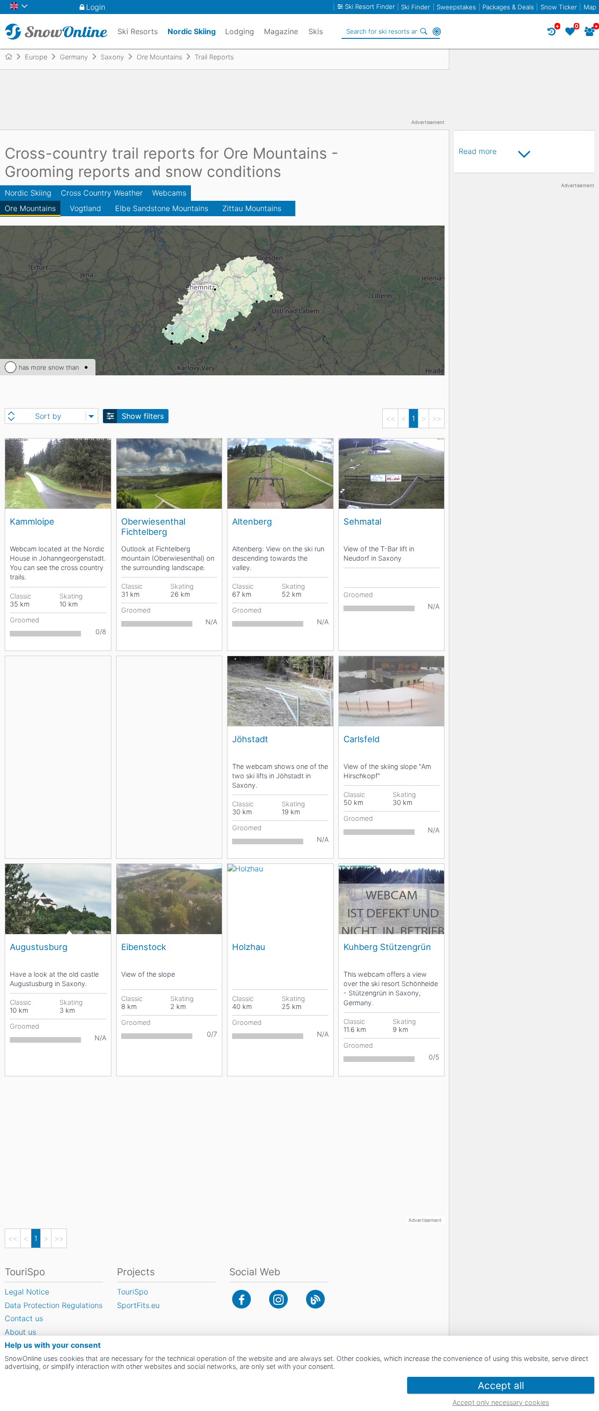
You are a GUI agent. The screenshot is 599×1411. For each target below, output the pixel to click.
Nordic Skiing (28, 192)
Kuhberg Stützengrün (387, 947)
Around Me (437, 31)
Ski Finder (415, 7)
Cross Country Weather (102, 192)
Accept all (501, 1385)
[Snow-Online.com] (56, 31)
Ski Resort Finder (370, 6)
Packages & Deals (508, 7)
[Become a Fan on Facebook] (241, 1299)
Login (95, 7)
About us (20, 1332)
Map (590, 7)
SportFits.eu (138, 1305)
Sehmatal (362, 521)
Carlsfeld (361, 739)
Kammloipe (32, 521)
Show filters (143, 416)
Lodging (239, 31)
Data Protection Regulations (53, 1305)
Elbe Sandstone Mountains (161, 208)
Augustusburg (38, 947)
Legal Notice (27, 1291)
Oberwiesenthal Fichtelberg (153, 526)
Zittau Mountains (251, 208)
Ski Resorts (137, 31)
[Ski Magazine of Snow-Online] (315, 1299)
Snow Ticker (559, 7)
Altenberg (252, 521)
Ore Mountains (30, 208)
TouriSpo (132, 1291)
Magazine (281, 31)
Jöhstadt (250, 739)
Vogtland (85, 208)
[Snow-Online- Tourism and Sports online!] (12, 56)
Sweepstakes (456, 7)
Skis (315, 31)
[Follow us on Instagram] (278, 1299)
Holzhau (248, 947)
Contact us (24, 1318)
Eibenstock (143, 947)
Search (423, 31)
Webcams (169, 192)
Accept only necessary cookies (501, 1402)
